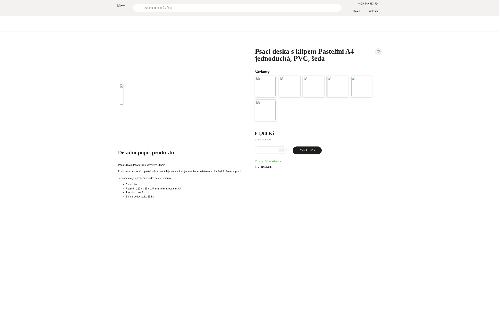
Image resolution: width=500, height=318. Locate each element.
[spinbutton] (271, 150)
